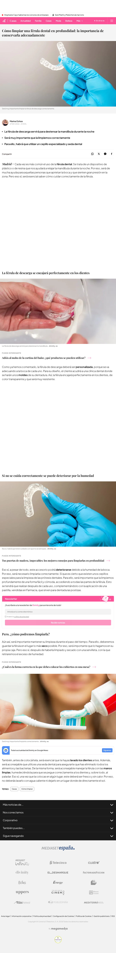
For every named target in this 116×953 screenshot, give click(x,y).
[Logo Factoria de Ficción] (94, 872)
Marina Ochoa (16, 121)
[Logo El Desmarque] (58, 873)
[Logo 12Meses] (94, 892)
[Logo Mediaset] (58, 849)
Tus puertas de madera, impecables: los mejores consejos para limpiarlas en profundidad (53, 560)
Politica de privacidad (42, 916)
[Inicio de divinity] (4, 20)
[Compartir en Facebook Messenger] (105, 154)
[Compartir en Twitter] (98, 154)
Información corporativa (21, 916)
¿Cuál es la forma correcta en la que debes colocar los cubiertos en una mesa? (46, 667)
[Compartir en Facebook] (111, 154)
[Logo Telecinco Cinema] (58, 892)
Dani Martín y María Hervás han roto (69, 15)
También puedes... (14, 828)
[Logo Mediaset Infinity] (22, 862)
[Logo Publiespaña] (58, 902)
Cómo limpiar (27, 789)
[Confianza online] (58, 942)
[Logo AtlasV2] (22, 902)
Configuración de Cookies (63, 916)
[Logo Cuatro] (93, 862)
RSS (113, 916)
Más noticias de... (13, 804)
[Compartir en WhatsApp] (92, 154)
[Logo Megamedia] (59, 929)
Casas (13, 20)
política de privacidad (21, 616)
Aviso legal (5, 916)
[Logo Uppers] (22, 892)
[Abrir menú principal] (111, 20)
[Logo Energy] (58, 882)
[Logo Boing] (22, 882)
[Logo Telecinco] (58, 862)
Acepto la (18, 616)
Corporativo (10, 820)
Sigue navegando (13, 835)
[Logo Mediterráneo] (94, 902)
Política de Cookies (84, 916)
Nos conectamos (13, 812)
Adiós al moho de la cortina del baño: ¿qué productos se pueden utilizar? (43, 358)
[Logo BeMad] (94, 882)
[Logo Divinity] (22, 872)
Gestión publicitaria (101, 916)
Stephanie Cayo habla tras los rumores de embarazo (26, 15)
